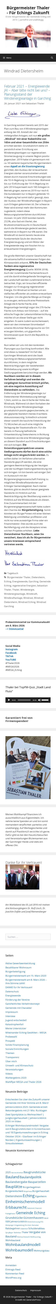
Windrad (28, 597)
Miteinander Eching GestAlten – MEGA (25, 1032)
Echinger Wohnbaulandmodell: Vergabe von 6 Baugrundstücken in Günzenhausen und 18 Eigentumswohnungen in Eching (27, 1129)
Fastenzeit (31, 1208)
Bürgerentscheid (14, 1191)
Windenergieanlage (14, 593)
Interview (10, 1016)
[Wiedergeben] (9, 700)
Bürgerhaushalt (40, 1191)
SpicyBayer (9, 1233)
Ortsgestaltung (19, 1225)
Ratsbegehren (12, 1228)
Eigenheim (40, 1196)
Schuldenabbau (36, 1228)
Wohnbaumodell (19, 1250)
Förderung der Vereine (17, 999)
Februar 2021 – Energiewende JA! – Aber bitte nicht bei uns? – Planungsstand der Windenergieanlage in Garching (27, 92)
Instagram (11, 649)
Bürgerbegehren (31, 1187)
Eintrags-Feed (12, 1269)
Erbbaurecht (16, 1207)
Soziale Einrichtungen (17, 1049)
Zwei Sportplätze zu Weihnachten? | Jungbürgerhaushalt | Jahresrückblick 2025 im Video (25, 1118)
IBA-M (46, 1218)
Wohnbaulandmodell (23, 1244)
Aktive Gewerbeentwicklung (20, 963)
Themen (9, 1053)
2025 (8, 1172)
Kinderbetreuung (33, 1222)
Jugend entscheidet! (16, 1020)
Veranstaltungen (14, 1069)
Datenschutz (12, 991)
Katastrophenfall (14, 1024)
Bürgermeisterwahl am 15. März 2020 (25, 975)
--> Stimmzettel (14, 629)
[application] (28, 700)
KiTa (41, 1222)
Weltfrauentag (35, 1237)
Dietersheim (38, 577)
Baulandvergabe (16, 1182)
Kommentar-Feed (14, 1273)
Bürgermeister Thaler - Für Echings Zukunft (28, 10)
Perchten (28, 1225)
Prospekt (10, 1040)
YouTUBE (10, 659)
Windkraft (31, 593)
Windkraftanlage (13, 597)
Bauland (12, 1176)
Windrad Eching (26, 602)
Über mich (11, 1061)
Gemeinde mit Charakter (18, 1007)
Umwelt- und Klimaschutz (19, 1065)
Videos (9, 1073)
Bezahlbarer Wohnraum (18, 967)
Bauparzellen (37, 1182)
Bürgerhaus (28, 1191)
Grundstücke (14, 1218)
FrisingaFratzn (10, 1214)
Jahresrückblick (18, 1221)
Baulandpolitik (30, 1177)
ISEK (7, 1221)
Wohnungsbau (41, 1250)
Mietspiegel (9, 1225)
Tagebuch (12, 573)
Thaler (15, 589)
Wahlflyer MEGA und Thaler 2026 (23, 1081)
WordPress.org (13, 1277)
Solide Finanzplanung (17, 1044)
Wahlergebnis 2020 (15, 1077)
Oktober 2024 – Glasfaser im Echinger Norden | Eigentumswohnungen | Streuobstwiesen (25, 1140)
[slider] (45, 699)
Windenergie (27, 589)
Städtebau (17, 1233)
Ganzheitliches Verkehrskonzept (22, 1003)
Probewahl (11, 1036)
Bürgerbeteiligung (15, 971)
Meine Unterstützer (15, 1028)
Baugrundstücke (35, 1172)
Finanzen (38, 1208)
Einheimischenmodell (25, 1201)
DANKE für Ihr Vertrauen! (18, 987)
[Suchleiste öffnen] (52, 58)
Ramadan (35, 1225)
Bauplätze (13, 1186)
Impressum (11, 1011)
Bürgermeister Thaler (18, 577)
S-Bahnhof (24, 1229)
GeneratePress (33, 1299)
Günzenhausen (33, 1218)
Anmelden (10, 1265)
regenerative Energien (24, 585)
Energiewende (20, 581)
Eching (7, 581)
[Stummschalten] (39, 700)
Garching (33, 581)
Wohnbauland (12, 1240)
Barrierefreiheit (17, 1173)
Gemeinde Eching (30, 1212)
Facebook (11, 652)
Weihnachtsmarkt (23, 1237)
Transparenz (12, 1057)
